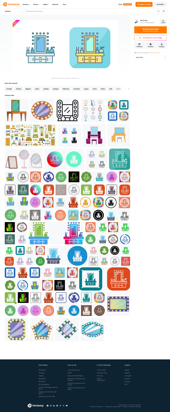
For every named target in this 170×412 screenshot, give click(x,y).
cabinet (46, 89)
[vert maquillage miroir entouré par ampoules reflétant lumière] (16, 329)
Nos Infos (100, 376)
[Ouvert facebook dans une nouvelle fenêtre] (47, 405)
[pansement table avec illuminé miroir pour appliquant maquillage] (17, 110)
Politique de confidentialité (113, 406)
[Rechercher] (158, 11)
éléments (66, 89)
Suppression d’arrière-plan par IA (47, 392)
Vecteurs (26, 4)
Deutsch (127, 379)
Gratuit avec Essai (150, 30)
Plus (64, 4)
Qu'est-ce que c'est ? (154, 53)
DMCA (70, 373)
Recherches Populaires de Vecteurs (76, 379)
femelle (9, 89)
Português (128, 376)
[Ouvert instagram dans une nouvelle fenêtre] (51, 405)
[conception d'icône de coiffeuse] (17, 183)
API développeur (44, 384)
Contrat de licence (74, 370)
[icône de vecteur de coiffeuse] (118, 110)
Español (127, 373)
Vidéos (45, 4)
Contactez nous (102, 373)
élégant (28, 89)
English (127, 370)
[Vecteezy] (11, 4)
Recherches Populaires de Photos (76, 384)
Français (127, 381)
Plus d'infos (139, 57)
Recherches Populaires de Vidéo (76, 388)
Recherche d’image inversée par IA (48, 388)
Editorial (55, 4)
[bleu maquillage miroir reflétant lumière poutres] (92, 329)
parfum (18, 89)
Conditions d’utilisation (96, 406)
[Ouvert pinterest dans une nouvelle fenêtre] (57, 405)
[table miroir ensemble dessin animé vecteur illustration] (93, 110)
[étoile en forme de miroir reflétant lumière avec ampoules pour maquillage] (42, 329)
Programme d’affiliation (75, 376)
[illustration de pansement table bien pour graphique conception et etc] (94, 135)
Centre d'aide (101, 370)
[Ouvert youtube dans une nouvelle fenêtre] (66, 405)
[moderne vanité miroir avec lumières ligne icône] (67, 110)
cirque (86, 89)
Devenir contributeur (101, 379)
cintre (119, 89)
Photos (35, 4)
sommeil (77, 89)
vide (110, 89)
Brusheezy (42, 370)
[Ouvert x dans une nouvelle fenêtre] (63, 405)
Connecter (160, 4)
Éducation (42, 381)
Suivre (163, 22)
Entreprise (42, 379)
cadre (37, 89)
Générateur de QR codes (47, 396)
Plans (120, 4)
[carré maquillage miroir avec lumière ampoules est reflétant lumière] (67, 329)
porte (95, 89)
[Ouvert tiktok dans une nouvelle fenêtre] (60, 405)
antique (55, 89)
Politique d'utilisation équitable (131, 406)
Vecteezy (41, 373)
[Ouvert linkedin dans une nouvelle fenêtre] (54, 405)
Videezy (41, 376)
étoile (103, 89)
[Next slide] (127, 89)
